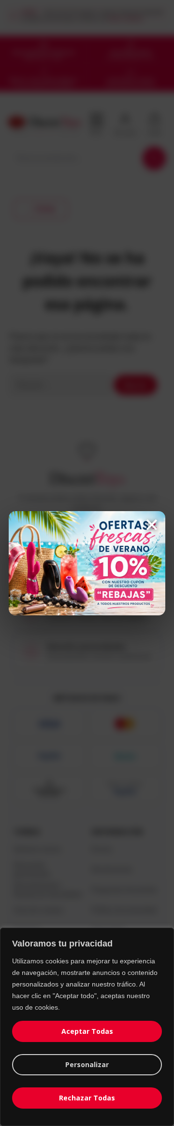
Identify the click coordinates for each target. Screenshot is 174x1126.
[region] (87, 1027)
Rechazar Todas (87, 1097)
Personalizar (87, 1064)
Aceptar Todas (87, 1031)
